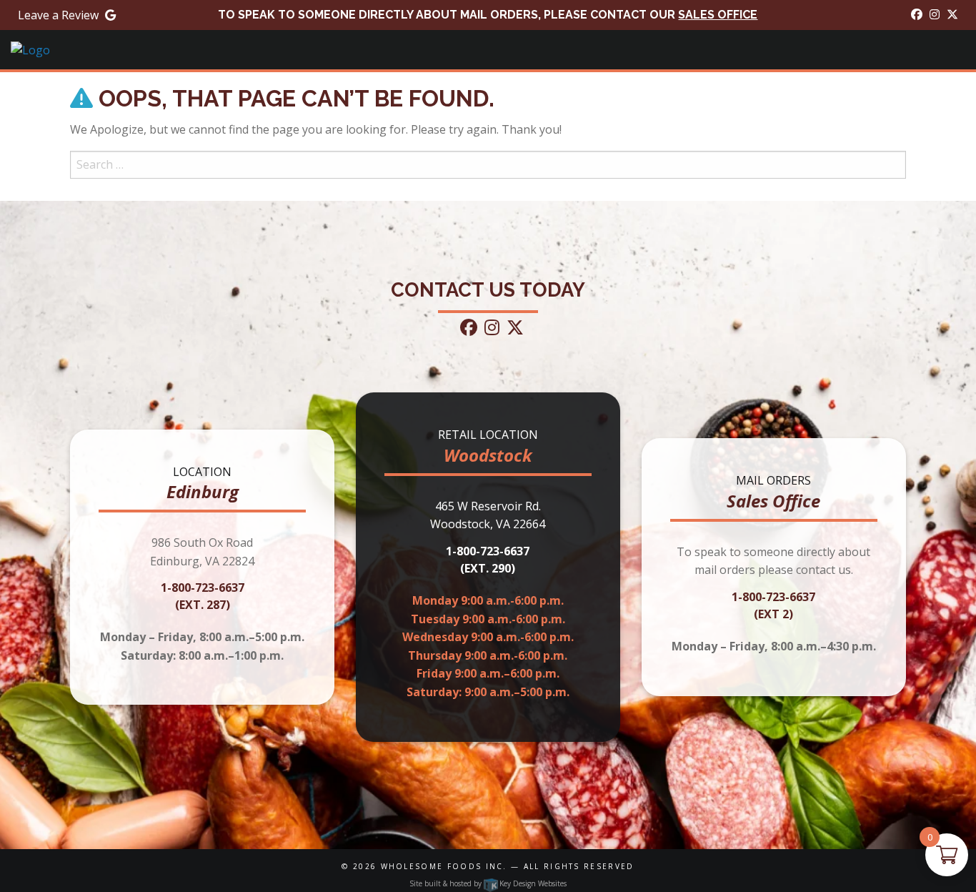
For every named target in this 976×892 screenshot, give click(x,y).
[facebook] (916, 14)
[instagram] (935, 14)
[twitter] (952, 14)
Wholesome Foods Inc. (444, 866)
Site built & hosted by (488, 883)
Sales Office (717, 14)
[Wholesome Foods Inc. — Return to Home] (30, 49)
